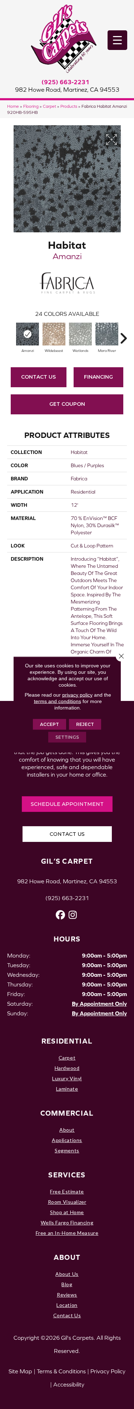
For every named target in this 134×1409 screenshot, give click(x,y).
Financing (98, 377)
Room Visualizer (67, 1202)
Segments (67, 1150)
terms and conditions (57, 701)
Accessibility (68, 1384)
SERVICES (66, 1175)
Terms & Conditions (61, 1371)
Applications (67, 1140)
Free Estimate (67, 1191)
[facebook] (60, 915)
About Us (67, 1274)
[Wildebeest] (54, 334)
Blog (66, 1284)
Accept (49, 724)
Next (123, 334)
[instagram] (73, 915)
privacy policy (77, 695)
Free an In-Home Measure (67, 1233)
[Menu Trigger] (117, 40)
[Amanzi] (27, 334)
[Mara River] (107, 334)
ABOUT (67, 1257)
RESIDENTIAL (67, 1041)
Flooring (31, 106)
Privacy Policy (107, 1371)
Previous (10, 334)
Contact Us (38, 377)
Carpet (49, 106)
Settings (67, 737)
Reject (85, 724)
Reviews (67, 1295)
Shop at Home (67, 1212)
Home (13, 106)
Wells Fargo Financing (67, 1222)
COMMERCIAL (67, 1113)
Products (68, 106)
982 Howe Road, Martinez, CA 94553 (67, 89)
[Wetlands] (80, 334)
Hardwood (67, 1068)
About (67, 1130)
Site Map (20, 1371)
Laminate (67, 1089)
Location (67, 1305)
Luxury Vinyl (67, 1078)
